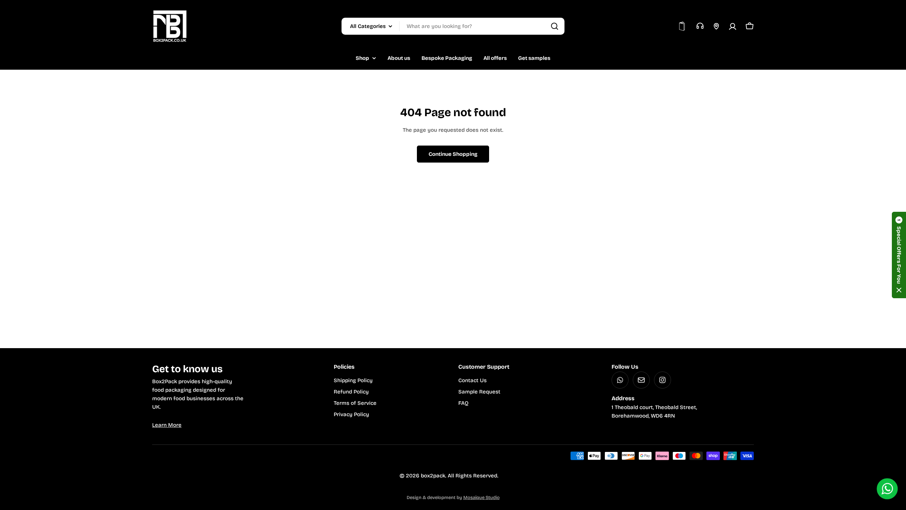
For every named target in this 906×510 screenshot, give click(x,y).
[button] (899, 255)
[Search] (554, 26)
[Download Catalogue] (682, 26)
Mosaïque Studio (481, 497)
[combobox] (453, 26)
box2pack (433, 475)
